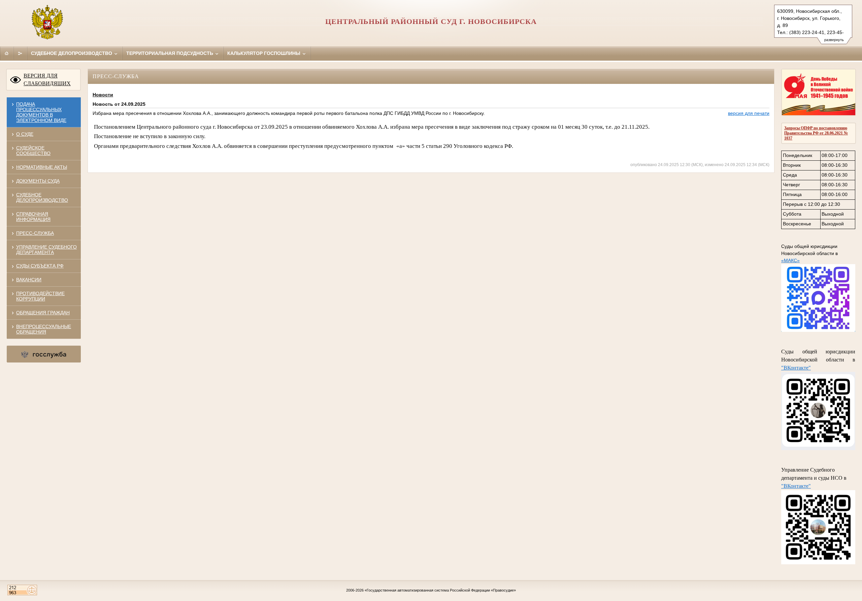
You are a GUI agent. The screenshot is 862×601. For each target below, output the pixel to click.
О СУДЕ (24, 134)
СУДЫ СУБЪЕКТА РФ (40, 265)
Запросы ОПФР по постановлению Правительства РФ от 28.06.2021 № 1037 (816, 133)
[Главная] (6, 53)
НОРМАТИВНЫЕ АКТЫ (41, 167)
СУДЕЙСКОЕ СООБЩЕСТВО (33, 150)
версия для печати (748, 113)
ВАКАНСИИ (28, 279)
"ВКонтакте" (796, 368)
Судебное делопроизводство (72, 53)
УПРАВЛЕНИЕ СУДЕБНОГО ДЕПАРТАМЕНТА (46, 249)
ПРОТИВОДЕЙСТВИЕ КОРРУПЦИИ (40, 296)
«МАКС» (790, 260)
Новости (103, 94)
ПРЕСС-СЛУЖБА (35, 233)
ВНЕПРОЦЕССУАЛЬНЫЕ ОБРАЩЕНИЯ (43, 329)
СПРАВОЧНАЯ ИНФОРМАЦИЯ (33, 216)
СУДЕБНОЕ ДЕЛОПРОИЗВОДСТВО (42, 197)
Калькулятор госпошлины (264, 53)
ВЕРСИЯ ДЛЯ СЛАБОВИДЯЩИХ (47, 79)
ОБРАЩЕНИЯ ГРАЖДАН (43, 312)
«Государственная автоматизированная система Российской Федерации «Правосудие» (440, 590)
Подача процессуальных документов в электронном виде (41, 112)
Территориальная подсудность (170, 53)
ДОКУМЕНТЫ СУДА (38, 181)
